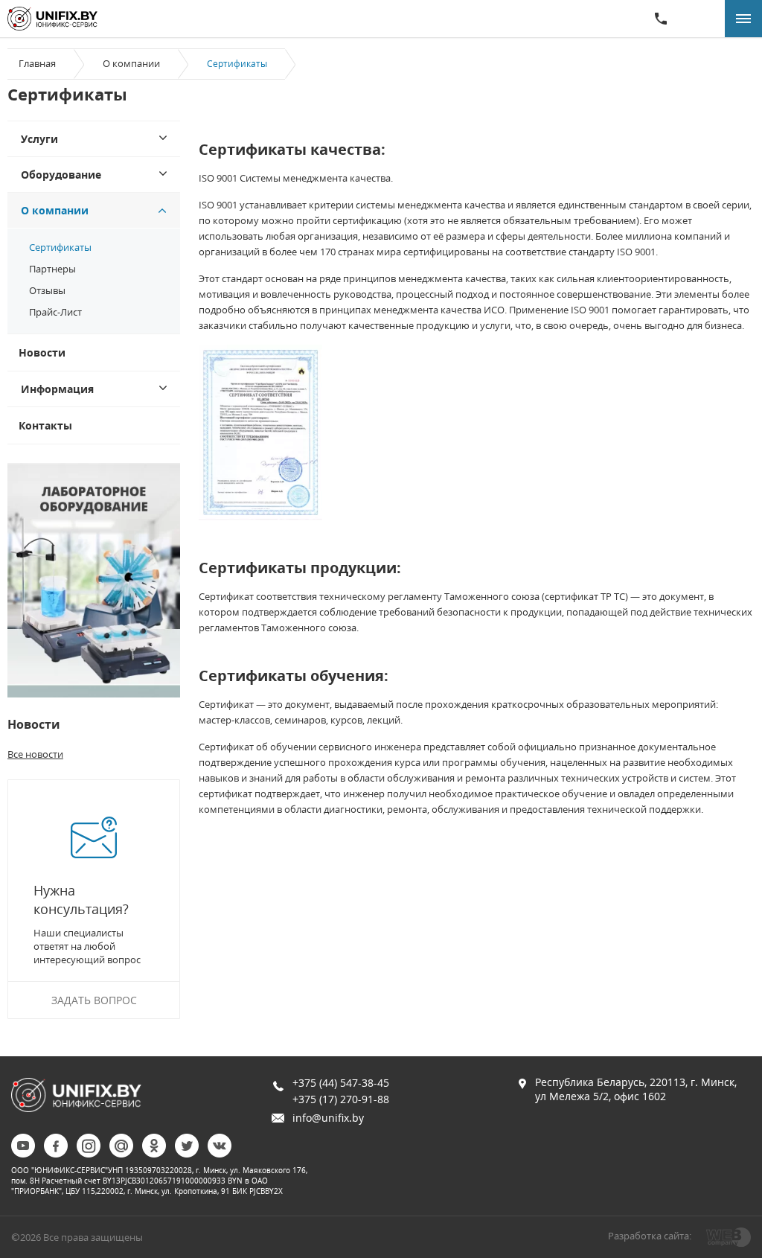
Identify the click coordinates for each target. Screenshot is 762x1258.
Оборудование (61, 174)
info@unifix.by (328, 1118)
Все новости (35, 754)
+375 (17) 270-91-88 (340, 1099)
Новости (42, 352)
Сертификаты (60, 247)
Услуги (39, 139)
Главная (37, 63)
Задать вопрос (94, 1000)
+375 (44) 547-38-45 (340, 1083)
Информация (57, 389)
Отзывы (47, 290)
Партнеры (52, 268)
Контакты (45, 425)
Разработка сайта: (649, 1235)
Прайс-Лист (55, 312)
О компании (131, 63)
